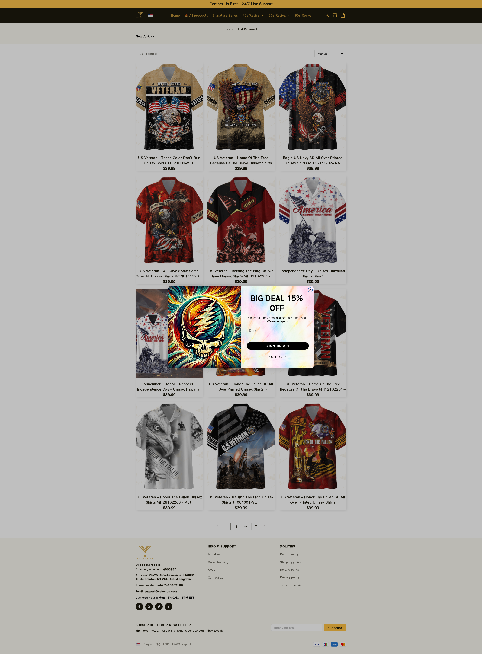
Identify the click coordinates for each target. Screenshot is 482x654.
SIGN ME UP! (277, 345)
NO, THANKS (278, 357)
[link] (14, 640)
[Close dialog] (310, 290)
